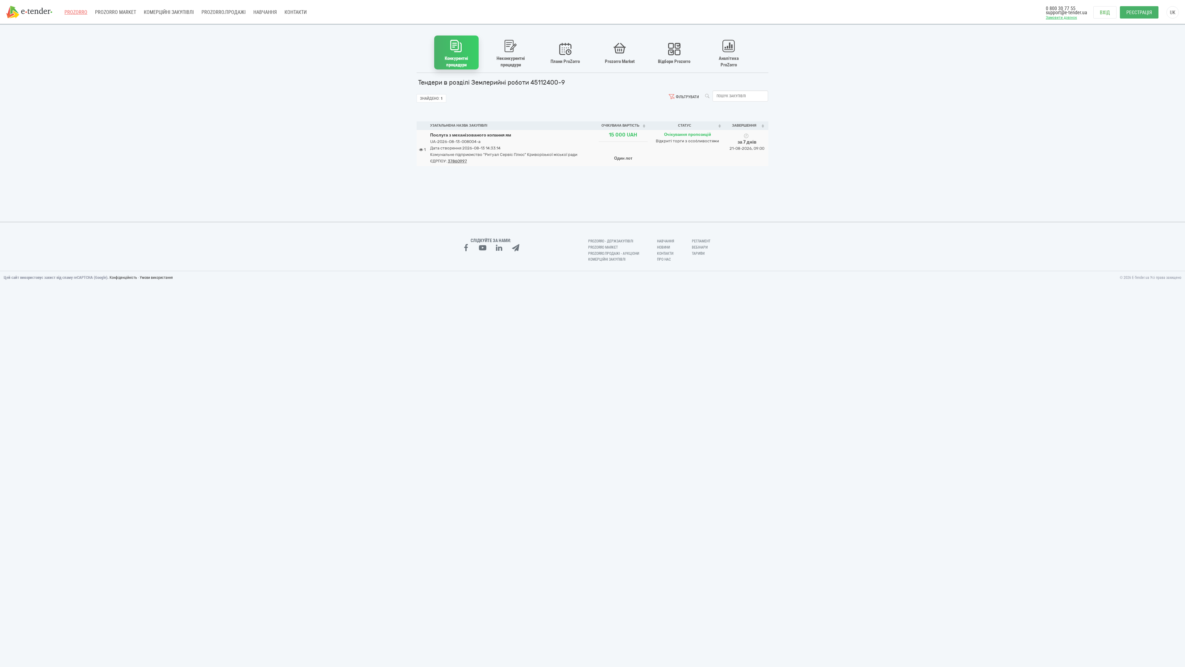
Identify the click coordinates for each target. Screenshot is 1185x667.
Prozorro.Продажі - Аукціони (613, 253)
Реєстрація (1139, 12)
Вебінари (700, 247)
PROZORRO (75, 12)
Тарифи (698, 253)
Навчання (265, 12)
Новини (663, 247)
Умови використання (156, 277)
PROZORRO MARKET (115, 12)
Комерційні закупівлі (169, 12)
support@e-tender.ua (1066, 12)
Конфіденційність (123, 277)
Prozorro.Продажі (224, 12)
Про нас (664, 259)
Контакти (296, 12)
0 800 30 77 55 (1060, 8)
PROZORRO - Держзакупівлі (610, 241)
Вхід (1105, 12)
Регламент (701, 241)
